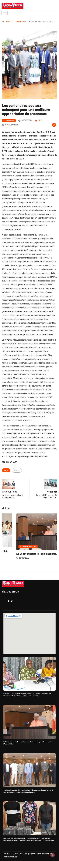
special (17, 470)
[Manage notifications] (52, 855)
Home (8, 22)
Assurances (21, 22)
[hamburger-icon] (4, 13)
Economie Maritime (13, 547)
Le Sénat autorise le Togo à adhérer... (23, 553)
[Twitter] (11, 601)
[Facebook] (8, 601)
